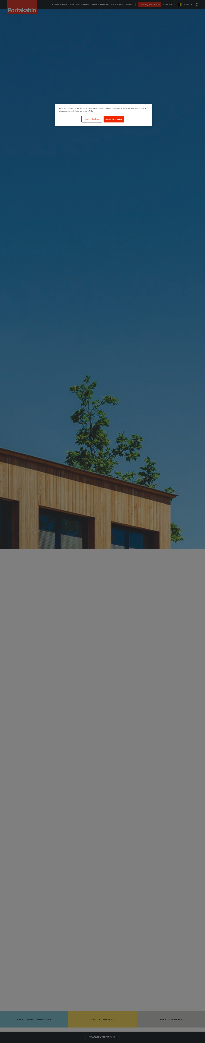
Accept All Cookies (114, 119)
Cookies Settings (91, 119)
